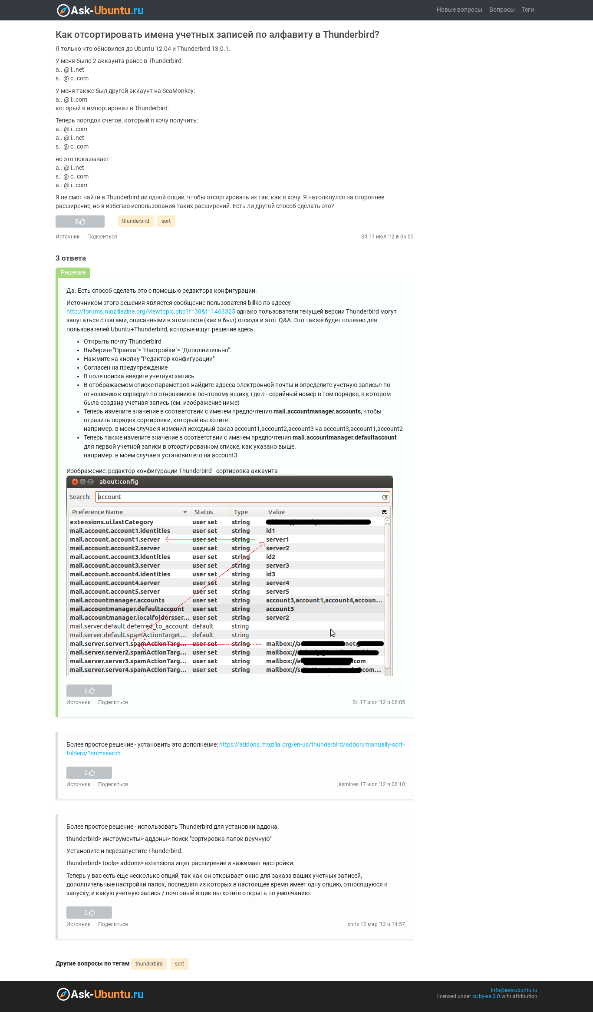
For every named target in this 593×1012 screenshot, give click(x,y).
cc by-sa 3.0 (486, 996)
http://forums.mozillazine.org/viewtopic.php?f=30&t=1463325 (150, 311)
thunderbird (135, 221)
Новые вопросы (459, 9)
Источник (67, 237)
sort (166, 221)
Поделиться (102, 237)
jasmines (348, 784)
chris (353, 924)
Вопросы (502, 9)
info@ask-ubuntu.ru (514, 990)
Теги (528, 9)
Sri (364, 237)
